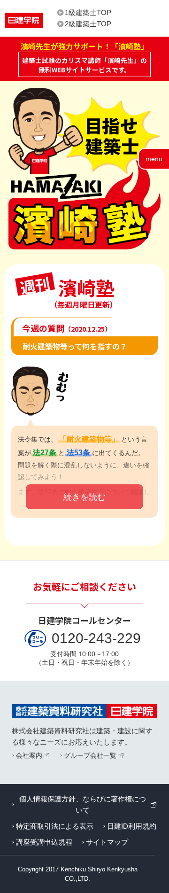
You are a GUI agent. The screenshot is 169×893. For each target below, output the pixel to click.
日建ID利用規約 (131, 826)
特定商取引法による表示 (54, 826)
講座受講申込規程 (44, 842)
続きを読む (84, 497)
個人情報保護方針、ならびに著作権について (82, 804)
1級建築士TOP (88, 12)
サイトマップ (107, 842)
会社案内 (29, 755)
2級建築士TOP (88, 24)
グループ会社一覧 (90, 755)
